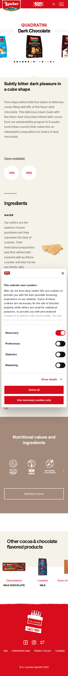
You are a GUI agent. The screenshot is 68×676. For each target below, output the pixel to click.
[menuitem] (26, 643)
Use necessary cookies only (34, 400)
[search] (54, 4)
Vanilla (7, 30)
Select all (34, 389)
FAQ (5, 651)
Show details (49, 379)
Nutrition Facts (34, 494)
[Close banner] (63, 273)
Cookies (60, 651)
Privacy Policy (42, 651)
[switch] (60, 343)
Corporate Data (21, 651)
